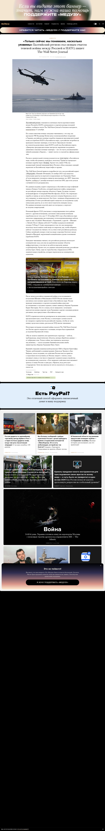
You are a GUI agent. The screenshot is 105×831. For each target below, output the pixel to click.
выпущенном (30, 130)
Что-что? (36, 374)
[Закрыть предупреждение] (103, 829)
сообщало (35, 180)
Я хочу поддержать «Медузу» (52, 582)
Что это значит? (23, 829)
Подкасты (55, 24)
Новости (31, 24)
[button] (52, 85)
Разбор (46, 24)
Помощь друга (72, 24)
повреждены (38, 218)
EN (103, 24)
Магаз (63, 24)
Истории (39, 24)
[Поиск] (99, 24)
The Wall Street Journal (60, 56)
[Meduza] (5, 24)
